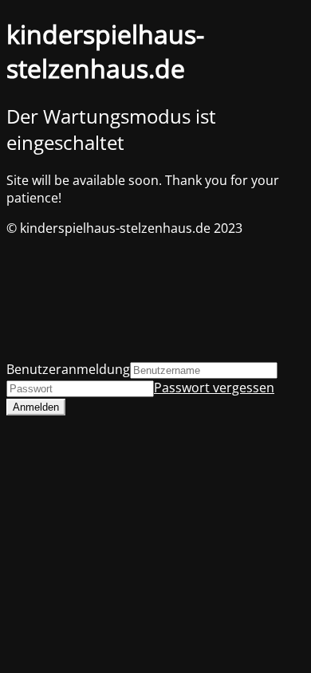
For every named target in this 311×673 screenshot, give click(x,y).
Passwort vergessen (214, 387)
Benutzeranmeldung (68, 369)
